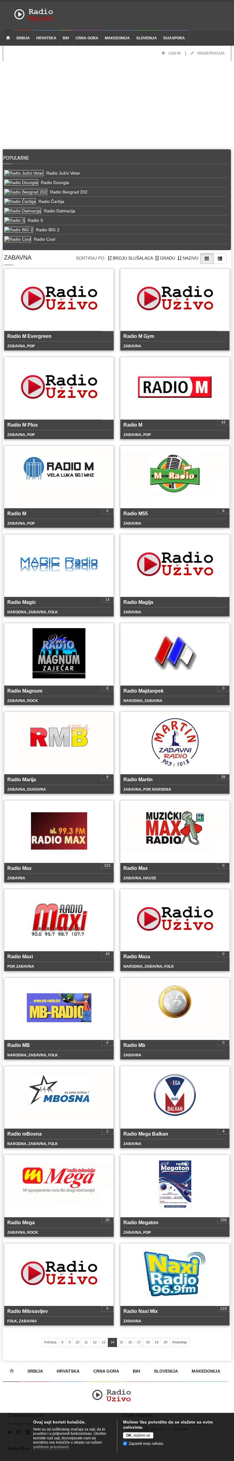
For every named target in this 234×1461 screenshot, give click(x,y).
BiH (66, 38)
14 (112, 1342)
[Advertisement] (117, 103)
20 (165, 1342)
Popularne (17, 158)
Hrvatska (46, 38)
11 (86, 1342)
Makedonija (117, 38)
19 (156, 1342)
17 (139, 1342)
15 (121, 1342)
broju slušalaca (132, 258)
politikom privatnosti (51, 1447)
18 (148, 1342)
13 (103, 1342)
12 (95, 1342)
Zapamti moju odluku (146, 1443)
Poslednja (179, 1342)
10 (77, 1342)
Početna (50, 1342)
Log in (174, 53)
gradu (167, 258)
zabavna (17, 257)
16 (130, 1342)
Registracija (211, 53)
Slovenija (146, 38)
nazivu (190, 258)
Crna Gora (87, 38)
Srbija (23, 38)
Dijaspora (174, 38)
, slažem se (138, 1435)
